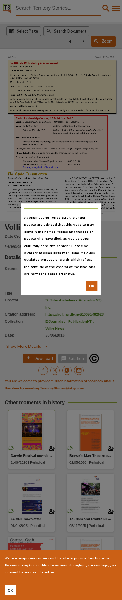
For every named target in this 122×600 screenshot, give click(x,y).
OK (91, 286)
